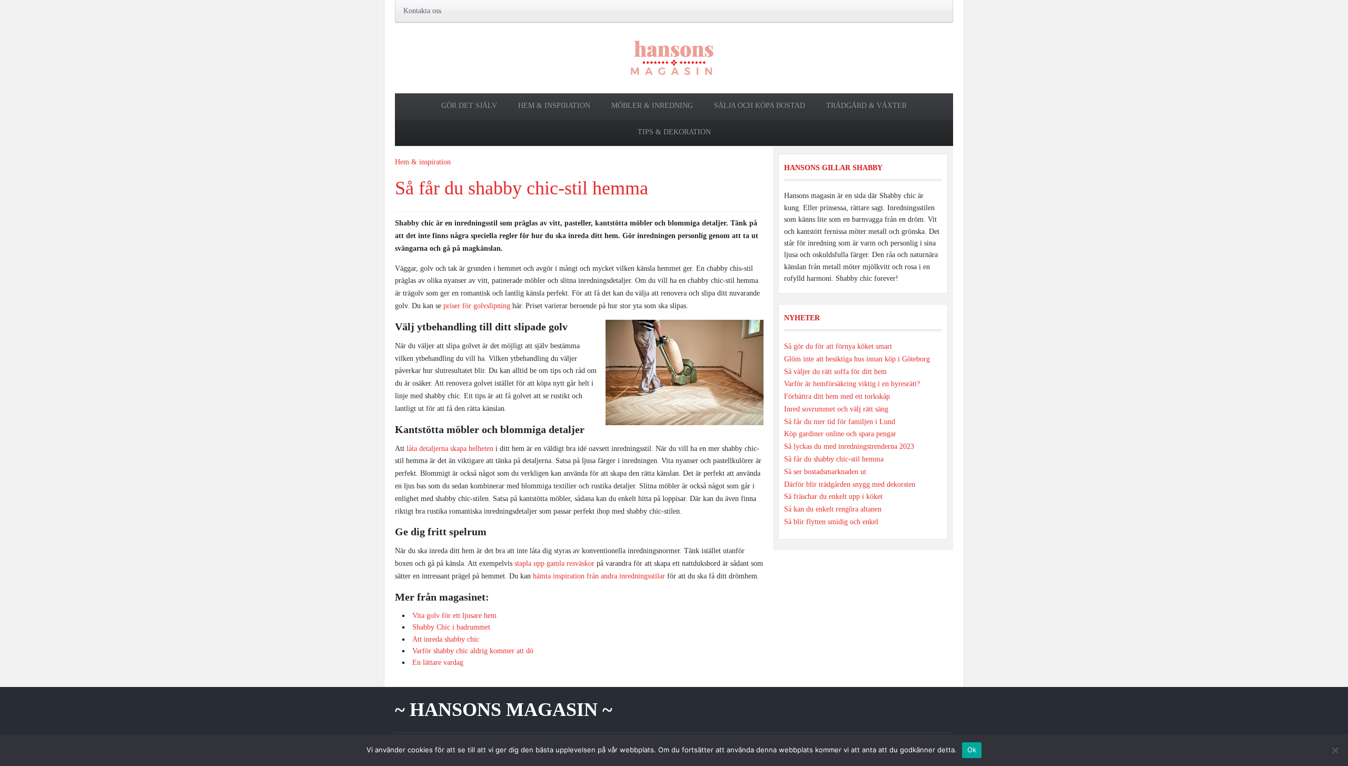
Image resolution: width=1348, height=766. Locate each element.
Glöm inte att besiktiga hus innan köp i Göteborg (857, 359)
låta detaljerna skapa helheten (450, 449)
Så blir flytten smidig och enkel (831, 522)
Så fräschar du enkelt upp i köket (833, 496)
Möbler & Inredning (652, 106)
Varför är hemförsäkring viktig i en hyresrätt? (852, 384)
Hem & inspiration (554, 106)
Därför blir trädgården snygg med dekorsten (849, 484)
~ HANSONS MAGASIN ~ (503, 709)
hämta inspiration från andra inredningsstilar (599, 576)
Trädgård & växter (866, 106)
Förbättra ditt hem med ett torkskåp (837, 396)
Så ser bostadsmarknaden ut (825, 472)
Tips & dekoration (674, 132)
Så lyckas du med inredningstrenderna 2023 (849, 446)
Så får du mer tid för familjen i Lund (839, 422)
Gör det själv (469, 106)
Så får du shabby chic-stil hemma (521, 188)
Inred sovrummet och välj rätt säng (836, 409)
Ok (972, 749)
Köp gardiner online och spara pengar (840, 434)
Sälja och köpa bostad (759, 106)
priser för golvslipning (476, 306)
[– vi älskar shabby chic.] (674, 57)
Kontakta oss (422, 11)
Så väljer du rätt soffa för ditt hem (835, 372)
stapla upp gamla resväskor (554, 563)
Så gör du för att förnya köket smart (838, 346)
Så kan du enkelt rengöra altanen (832, 509)
